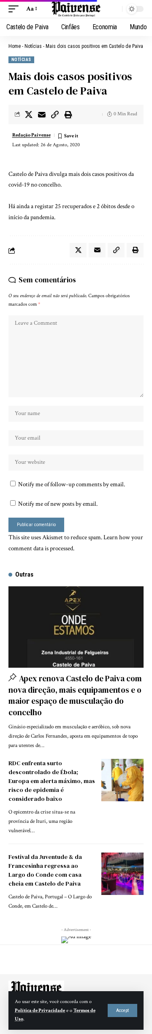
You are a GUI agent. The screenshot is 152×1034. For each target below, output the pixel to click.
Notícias (33, 46)
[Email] (42, 114)
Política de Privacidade (40, 1010)
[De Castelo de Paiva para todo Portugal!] (76, 9)
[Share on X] (29, 114)
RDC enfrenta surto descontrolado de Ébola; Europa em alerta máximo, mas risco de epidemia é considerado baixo (51, 781)
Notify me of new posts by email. (58, 504)
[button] (122, 1010)
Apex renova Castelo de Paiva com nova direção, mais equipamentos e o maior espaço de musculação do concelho (75, 695)
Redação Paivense (31, 135)
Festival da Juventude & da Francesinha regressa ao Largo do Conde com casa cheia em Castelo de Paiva (45, 870)
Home (14, 46)
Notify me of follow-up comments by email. (71, 484)
